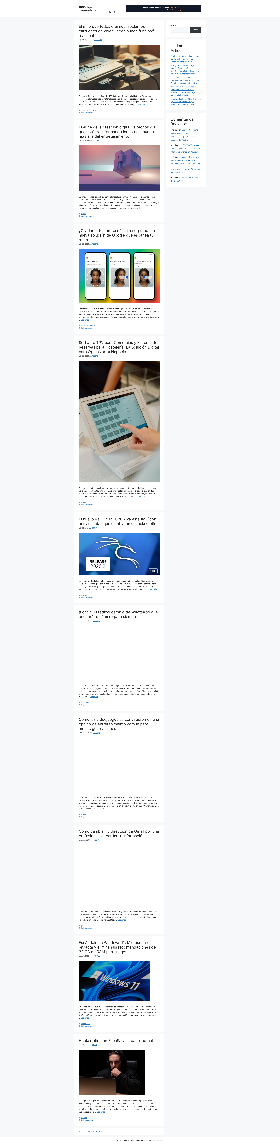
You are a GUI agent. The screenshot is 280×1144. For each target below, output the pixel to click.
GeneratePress (157, 1141)
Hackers (84, 1118)
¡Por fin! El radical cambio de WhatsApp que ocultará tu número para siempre (118, 614)
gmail (83, 926)
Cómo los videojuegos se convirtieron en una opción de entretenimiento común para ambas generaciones (119, 724)
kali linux (84, 595)
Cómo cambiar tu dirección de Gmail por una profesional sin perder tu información (119, 833)
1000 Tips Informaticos (87, 8)
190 (89, 1131)
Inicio (111, 5)
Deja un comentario (88, 113)
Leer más (141, 104)
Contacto (112, 12)
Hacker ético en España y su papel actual (116, 1040)
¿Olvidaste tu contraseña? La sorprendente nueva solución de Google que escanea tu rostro (117, 235)
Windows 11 (85, 1024)
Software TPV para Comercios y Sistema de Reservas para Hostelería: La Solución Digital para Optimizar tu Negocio (119, 347)
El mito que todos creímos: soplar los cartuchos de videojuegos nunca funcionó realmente (116, 31)
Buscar (174, 25)
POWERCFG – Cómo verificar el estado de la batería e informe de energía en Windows (185, 148)
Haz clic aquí (175, 7)
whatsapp (85, 703)
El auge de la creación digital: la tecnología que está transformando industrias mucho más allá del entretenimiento (117, 132)
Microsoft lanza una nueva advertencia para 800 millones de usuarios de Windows (185, 160)
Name (83, 214)
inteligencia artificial (88, 326)
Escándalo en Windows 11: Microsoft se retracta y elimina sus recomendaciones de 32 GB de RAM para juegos (117, 947)
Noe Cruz (175, 169)
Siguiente (97, 1131)
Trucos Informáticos (88, 110)
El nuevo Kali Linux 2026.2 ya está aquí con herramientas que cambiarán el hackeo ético (119, 521)
